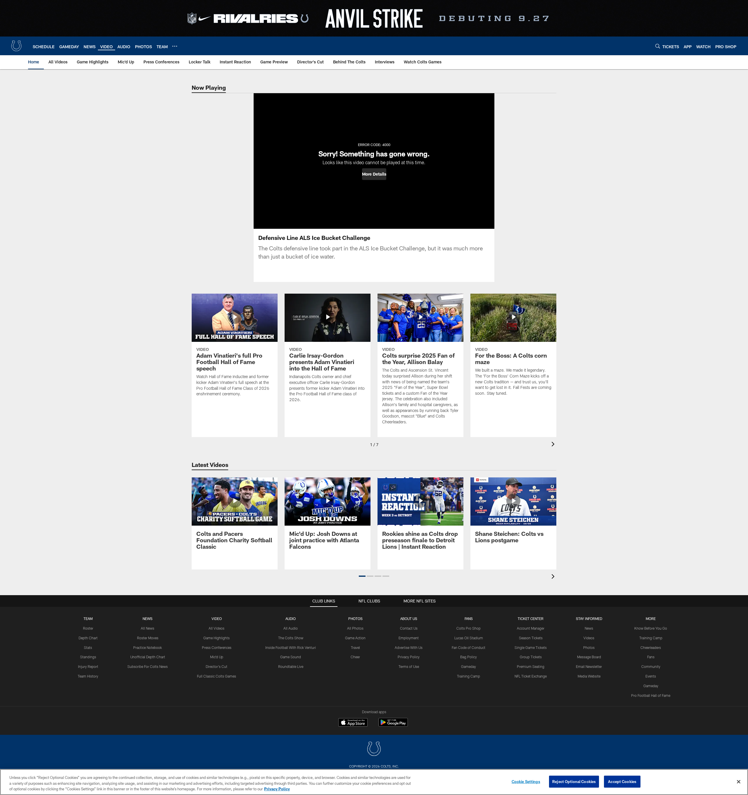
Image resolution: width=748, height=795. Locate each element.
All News (147, 628)
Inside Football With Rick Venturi (290, 647)
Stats (88, 647)
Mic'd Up (216, 657)
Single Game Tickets (531, 647)
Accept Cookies (622, 781)
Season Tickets (531, 638)
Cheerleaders (650, 647)
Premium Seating (530, 666)
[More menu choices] (174, 46)
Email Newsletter (589, 666)
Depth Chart (88, 638)
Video (217, 618)
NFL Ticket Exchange (531, 676)
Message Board (589, 657)
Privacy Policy (409, 657)
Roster (88, 628)
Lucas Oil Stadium (468, 638)
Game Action (355, 638)
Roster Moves (147, 638)
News (148, 618)
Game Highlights (216, 638)
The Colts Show (290, 638)
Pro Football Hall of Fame (650, 695)
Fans (650, 657)
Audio (290, 618)
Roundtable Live (290, 666)
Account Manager (530, 628)
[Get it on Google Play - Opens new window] (393, 725)
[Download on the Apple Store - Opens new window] (353, 723)
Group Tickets (531, 657)
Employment (409, 638)
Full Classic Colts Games (216, 676)
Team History (88, 676)
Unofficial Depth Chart (147, 657)
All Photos (355, 628)
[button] (374, 174)
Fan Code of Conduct (468, 647)
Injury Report (88, 666)
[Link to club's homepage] (16, 46)
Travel (355, 647)
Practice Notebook (147, 647)
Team (88, 618)
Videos (588, 638)
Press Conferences (216, 647)
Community (650, 666)
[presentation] (554, 445)
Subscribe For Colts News (147, 666)
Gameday (468, 666)
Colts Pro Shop (468, 628)
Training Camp (468, 676)
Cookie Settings (526, 781)
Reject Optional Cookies (574, 781)
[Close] (738, 781)
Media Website (589, 676)
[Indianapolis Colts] (374, 749)
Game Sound (290, 657)
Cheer (355, 657)
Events (650, 676)
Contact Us (409, 628)
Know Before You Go (650, 628)
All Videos (216, 628)
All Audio (290, 628)
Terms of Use (409, 666)
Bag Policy (468, 657)
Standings (88, 657)
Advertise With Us (409, 647)
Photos (355, 618)
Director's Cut (216, 666)
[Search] (657, 46)
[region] (374, 782)
